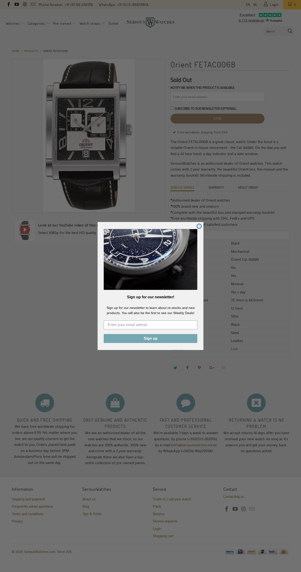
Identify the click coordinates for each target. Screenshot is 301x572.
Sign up (151, 338)
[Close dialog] (199, 226)
